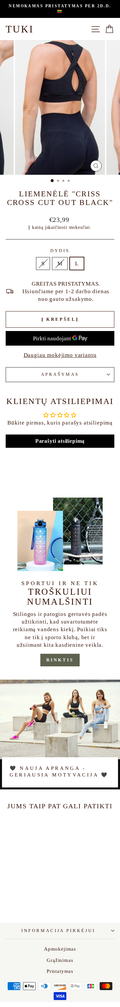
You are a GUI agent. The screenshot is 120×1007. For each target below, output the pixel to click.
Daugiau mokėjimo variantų (60, 355)
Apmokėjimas (60, 949)
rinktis (59, 659)
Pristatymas (60, 971)
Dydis (60, 250)
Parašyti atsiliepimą (60, 441)
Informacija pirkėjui (58, 930)
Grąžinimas (60, 960)
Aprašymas (60, 374)
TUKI (20, 29)
